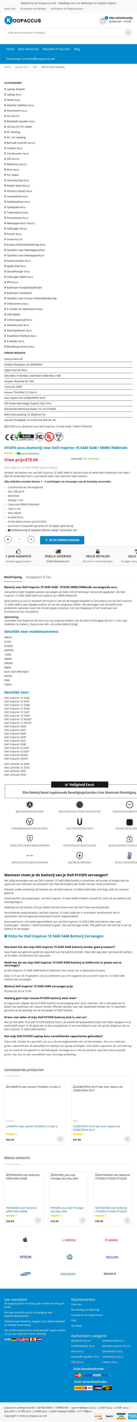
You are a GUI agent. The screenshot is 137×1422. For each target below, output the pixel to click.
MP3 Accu (12, 282)
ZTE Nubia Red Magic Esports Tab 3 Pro (27, 403)
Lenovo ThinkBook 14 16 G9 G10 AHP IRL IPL (30, 420)
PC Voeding (13, 132)
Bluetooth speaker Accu (21, 121)
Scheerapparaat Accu (19, 319)
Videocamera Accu (18, 303)
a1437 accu (105, 1407)
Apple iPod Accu (16, 266)
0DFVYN (9, 650)
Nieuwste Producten (56, 49)
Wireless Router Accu (19, 191)
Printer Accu (14, 234)
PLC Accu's (13, 116)
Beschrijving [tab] (13, 577)
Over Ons (10, 8)
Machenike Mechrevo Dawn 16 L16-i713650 (30, 409)
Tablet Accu (13, 100)
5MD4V (8, 663)
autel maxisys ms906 (62, 1411)
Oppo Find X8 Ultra (15, 370)
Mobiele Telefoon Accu (20, 105)
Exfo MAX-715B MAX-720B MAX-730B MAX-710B (32, 375)
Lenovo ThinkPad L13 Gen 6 (20, 392)
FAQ (73, 1320)
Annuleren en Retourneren (67, 8)
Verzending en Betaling (85, 1309)
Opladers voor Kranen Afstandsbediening (32, 298)
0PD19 (8, 637)
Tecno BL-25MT (13, 386)
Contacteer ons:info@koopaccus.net (30, 59)
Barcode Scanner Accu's (21, 142)
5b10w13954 (44, 1407)
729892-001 (62, 1407)
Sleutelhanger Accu (18, 271)
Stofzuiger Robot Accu (20, 277)
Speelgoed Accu (16, 207)
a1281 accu (121, 1407)
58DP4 (8, 659)
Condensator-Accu (18, 153)
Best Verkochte (28, 49)
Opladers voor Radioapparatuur (26, 250)
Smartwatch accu (17, 110)
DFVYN (8, 676)
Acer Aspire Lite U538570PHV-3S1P (24, 398)
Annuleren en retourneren (87, 1315)
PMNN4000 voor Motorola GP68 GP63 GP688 (21, 1209)
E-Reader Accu (15, 341)
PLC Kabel (13, 175)
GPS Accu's (13, 159)
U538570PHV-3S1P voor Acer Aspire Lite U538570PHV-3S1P (96, 1128)
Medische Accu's (17, 164)
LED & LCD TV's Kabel (19, 126)
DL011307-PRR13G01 (16, 671)
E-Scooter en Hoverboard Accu (25, 309)
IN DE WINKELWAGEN (64, 540)
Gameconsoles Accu (19, 260)
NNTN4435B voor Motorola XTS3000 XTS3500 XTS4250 (111, 1209)
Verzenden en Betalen (33, 8)
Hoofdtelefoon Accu (18, 201)
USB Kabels (13, 314)
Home (10, 49)
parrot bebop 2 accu (84, 1407)
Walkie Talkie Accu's (18, 185)
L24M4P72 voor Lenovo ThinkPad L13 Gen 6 (31, 1126)
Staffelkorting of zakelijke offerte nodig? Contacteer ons (44, 530)
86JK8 (7, 667)
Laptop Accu (22, 67)
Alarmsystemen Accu (19, 330)
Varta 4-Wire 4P (13, 359)
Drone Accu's (14, 239)
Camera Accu (14, 148)
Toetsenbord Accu (17, 212)
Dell (35, 67)
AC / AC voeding (16, 137)
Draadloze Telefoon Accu (21, 335)
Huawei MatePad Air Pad (19, 381)
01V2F (7, 641)
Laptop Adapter (16, 89)
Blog (77, 49)
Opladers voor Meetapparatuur (25, 255)
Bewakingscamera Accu (21, 346)
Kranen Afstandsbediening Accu (26, 244)
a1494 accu (40, 1411)
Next (130, 421)
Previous (7, 421)
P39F (7, 680)
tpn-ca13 (9, 1411)
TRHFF (8, 684)
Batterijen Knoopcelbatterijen (24, 287)
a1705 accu (24, 1411)
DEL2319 (19, 491)
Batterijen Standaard (19, 293)
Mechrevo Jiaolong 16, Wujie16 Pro (24, 414)
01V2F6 (8, 646)
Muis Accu (13, 169)
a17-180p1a (85, 1411)
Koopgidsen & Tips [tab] (38, 577)
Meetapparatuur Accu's (21, 223)
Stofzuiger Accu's (17, 228)
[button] (115, 19)
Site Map (76, 1325)
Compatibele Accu (17, 196)
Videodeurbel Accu (18, 325)
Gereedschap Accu (18, 180)
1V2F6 (7, 654)
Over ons (76, 1304)
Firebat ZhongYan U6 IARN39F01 (23, 364)
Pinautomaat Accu (17, 218)
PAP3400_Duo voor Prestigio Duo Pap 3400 (67, 1209)
